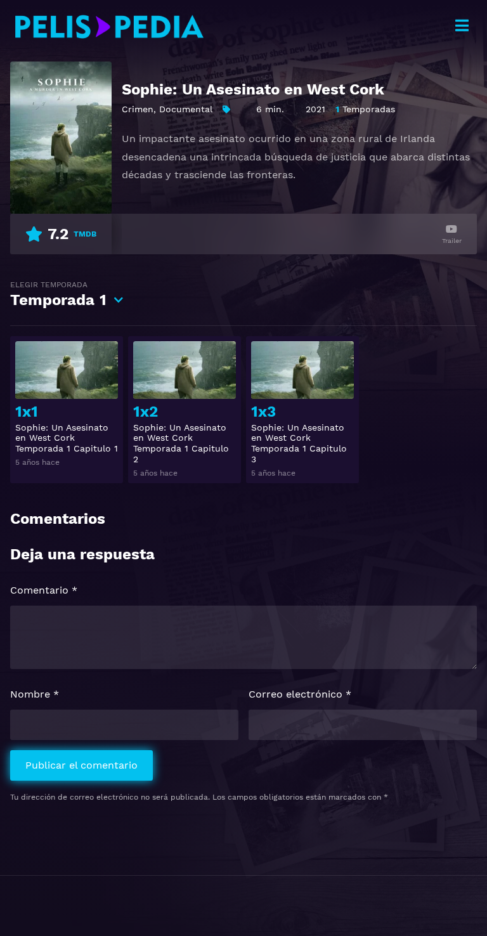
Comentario (43, 590)
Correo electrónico (300, 694)
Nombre (34, 694)
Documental (185, 109)
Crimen (137, 109)
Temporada (58, 294)
